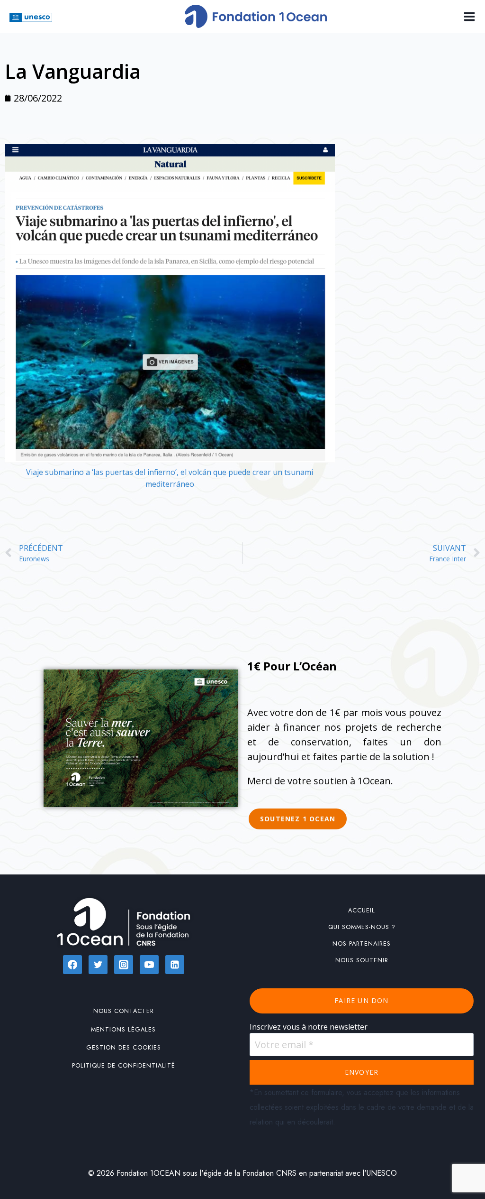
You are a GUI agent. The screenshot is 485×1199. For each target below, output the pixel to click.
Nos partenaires (361, 943)
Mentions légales (123, 1029)
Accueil (361, 910)
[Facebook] (72, 964)
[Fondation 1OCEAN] (256, 16)
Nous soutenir (361, 960)
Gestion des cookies (123, 1047)
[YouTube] (149, 964)
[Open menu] (467, 16)
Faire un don (361, 1000)
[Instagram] (123, 964)
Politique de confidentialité (123, 1065)
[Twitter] (98, 964)
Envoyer (361, 1072)
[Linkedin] (174, 964)
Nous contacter (123, 1010)
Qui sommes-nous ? (361, 926)
